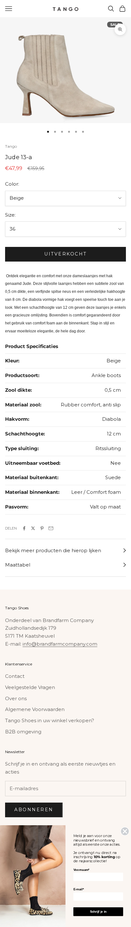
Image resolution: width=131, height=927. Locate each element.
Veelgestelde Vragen (30, 687)
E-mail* (78, 889)
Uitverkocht (65, 254)
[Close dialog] (125, 831)
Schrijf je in (98, 911)
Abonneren (33, 809)
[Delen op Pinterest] (42, 528)
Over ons (16, 698)
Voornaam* (81, 869)
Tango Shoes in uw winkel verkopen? (49, 720)
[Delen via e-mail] (50, 528)
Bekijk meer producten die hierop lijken (53, 550)
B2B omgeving (23, 732)
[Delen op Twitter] (33, 528)
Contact (14, 676)
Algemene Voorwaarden (35, 709)
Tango (11, 146)
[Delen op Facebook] (24, 528)
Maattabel (17, 565)
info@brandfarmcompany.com (60, 644)
